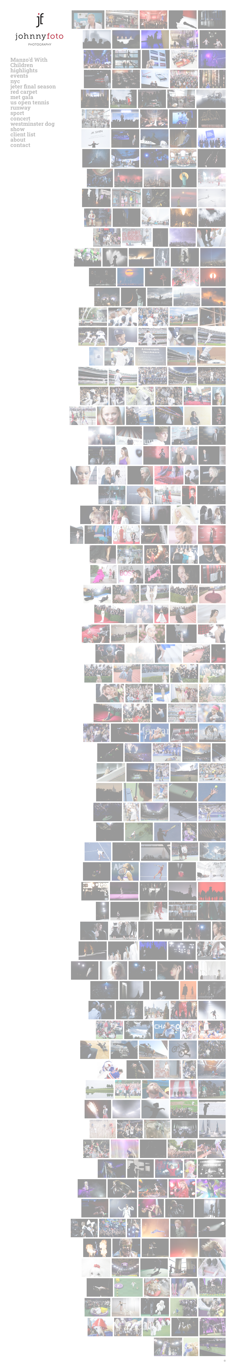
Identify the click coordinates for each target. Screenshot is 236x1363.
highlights (24, 70)
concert (20, 118)
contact (20, 145)
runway (20, 107)
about (18, 139)
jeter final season (33, 86)
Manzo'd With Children (28, 62)
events (19, 75)
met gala (21, 97)
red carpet (23, 91)
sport (17, 113)
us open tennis (29, 102)
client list (22, 134)
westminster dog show (32, 126)
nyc (15, 81)
